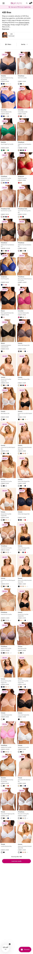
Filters (9, 44)
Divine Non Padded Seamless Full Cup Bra (25, 279)
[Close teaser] (10, 944)
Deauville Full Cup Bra (6, 548)
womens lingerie (24, 23)
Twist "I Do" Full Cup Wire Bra (24, 211)
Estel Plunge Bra (5, 278)
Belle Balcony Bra (5, 413)
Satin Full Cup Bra (22, 78)
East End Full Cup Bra (6, 210)
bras (3, 20)
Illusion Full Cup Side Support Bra (6, 380)
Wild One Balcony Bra (6, 112)
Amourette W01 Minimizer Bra (24, 780)
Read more (5, 29)
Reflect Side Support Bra (23, 345)
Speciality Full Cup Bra (6, 481)
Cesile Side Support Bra (6, 715)
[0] (30, 3)
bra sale (7, 25)
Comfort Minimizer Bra (6, 846)
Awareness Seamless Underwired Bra (6, 346)
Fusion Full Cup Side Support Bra (25, 414)
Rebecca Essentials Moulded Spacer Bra (25, 448)
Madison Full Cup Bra (6, 648)
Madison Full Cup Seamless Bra (24, 145)
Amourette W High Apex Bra (7, 814)
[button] (5, 948)
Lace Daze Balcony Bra (23, 313)
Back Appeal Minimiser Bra (7, 313)
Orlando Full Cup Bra (6, 178)
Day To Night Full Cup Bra (7, 144)
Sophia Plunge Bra (22, 178)
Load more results (16, 861)
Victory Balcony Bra (22, 112)
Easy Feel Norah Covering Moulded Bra (7, 78)
